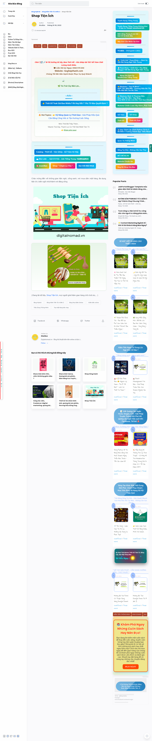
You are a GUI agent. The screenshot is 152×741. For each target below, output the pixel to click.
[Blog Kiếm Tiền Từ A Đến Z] (55, 303)
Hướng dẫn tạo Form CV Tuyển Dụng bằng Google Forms (121, 598)
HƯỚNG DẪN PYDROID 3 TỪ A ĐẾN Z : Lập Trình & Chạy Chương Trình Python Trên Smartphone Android (133, 200)
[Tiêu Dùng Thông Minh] (41, 308)
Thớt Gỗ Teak (135, 120)
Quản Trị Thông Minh (126, 141)
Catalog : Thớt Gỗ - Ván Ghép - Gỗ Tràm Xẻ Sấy (57, 152)
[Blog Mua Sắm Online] (76, 303)
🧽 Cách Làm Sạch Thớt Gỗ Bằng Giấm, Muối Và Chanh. (140, 529)
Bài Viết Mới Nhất (86, 166)
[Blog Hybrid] (37, 303)
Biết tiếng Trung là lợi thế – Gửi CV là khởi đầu (129, 35)
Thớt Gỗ (121, 120)
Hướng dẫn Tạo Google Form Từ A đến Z (140, 598)
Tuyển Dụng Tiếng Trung (128, 21)
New (79, 46)
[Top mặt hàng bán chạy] (61, 308)
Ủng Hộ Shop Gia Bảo (126, 167)
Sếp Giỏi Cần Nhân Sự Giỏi (128, 41)
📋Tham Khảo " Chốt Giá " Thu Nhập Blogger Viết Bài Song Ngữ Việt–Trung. (133, 69)
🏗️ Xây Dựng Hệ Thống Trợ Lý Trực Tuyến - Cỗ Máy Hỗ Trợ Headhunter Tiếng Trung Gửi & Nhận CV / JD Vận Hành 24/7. (140, 458)
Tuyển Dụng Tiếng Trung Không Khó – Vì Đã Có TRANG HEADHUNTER (132, 27)
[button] (32, 3)
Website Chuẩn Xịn (125, 161)
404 (145, 614)
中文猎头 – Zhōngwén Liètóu (129, 51)
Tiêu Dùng (71, 46)
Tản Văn (37, 46)
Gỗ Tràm (121, 115)
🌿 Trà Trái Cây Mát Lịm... (69, 86)
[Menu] (4, 3)
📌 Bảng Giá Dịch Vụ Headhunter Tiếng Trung (127, 76)
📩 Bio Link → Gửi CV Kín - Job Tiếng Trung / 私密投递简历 (62, 159)
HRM (44, 46)
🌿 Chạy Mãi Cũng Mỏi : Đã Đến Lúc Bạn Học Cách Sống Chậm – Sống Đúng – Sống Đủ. (140, 323)
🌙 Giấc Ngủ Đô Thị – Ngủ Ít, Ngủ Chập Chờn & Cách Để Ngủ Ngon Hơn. (140, 276)
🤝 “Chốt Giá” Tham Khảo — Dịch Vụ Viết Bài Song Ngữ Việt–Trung (132, 61)
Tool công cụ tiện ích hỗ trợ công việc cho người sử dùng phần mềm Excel (132, 212)
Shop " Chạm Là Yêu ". (63, 166)
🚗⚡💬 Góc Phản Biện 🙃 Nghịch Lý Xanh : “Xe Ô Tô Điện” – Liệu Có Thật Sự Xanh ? (120, 384)
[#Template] (121, 192)
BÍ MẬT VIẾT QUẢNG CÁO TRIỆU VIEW (131, 242)
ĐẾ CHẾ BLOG (123, 156)
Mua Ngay (130, 666)
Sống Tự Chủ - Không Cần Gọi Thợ (132, 150)
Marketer (52, 46)
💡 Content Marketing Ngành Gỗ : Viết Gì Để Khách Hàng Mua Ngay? (132, 224)
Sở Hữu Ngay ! (123, 558)
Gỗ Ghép (133, 115)
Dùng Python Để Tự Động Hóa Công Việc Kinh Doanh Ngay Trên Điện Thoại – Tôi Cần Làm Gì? (121, 455)
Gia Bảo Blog (15, 3)
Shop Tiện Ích (52, 295)
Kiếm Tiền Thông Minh (122, 614)
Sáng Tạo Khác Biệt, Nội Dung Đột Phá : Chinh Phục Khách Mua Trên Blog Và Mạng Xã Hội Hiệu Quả (131, 489)
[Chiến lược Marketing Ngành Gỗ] (127, 228)
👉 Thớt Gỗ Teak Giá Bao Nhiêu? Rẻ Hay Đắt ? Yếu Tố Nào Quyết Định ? (75, 103)
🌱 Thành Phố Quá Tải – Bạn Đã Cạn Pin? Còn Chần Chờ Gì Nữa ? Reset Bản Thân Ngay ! (121, 323)
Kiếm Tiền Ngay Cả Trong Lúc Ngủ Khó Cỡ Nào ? (130, 348)
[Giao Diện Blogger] (130, 192)
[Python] (120, 204)
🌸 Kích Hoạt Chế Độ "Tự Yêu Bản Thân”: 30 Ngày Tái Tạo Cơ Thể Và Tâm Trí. (121, 278)
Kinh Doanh (137, 614)
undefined (117, 287)
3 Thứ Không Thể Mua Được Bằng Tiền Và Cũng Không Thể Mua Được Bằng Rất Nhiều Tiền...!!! (130, 686)
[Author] (42, 25)
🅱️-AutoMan (41, 166)
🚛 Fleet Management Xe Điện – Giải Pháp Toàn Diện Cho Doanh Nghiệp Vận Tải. (139, 385)
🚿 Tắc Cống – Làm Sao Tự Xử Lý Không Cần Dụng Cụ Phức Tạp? (121, 530)
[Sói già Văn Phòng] (123, 216)
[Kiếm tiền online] (93, 303)
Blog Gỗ (62, 46)
